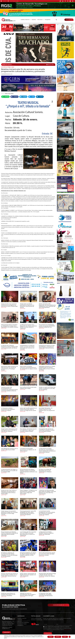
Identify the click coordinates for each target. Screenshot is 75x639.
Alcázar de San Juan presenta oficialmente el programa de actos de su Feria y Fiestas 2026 (9, 305)
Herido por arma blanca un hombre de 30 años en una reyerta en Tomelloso (8, 594)
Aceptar (50, 636)
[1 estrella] (1, 93)
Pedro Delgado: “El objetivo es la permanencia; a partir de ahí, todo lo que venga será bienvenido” (28, 492)
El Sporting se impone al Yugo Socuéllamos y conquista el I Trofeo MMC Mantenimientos (47, 347)
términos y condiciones (65, 626)
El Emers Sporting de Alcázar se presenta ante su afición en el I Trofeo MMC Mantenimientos (9, 575)
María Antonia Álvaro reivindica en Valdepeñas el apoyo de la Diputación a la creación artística (9, 326)
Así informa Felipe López (7, 67)
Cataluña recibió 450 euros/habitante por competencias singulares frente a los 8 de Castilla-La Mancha (9, 389)
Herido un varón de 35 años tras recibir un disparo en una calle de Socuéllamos (47, 388)
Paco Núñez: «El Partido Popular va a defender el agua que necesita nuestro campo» (28, 430)
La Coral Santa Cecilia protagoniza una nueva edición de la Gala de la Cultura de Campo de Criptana (47, 513)
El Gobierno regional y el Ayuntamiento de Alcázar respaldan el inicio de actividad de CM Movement (9, 554)
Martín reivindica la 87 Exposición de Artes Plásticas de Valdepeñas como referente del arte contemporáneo (47, 305)
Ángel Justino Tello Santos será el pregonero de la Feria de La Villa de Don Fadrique (9, 430)
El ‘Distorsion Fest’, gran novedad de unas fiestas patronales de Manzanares (46, 594)
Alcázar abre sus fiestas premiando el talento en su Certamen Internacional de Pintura (27, 305)
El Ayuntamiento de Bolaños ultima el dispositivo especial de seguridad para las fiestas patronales (9, 533)
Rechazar (58, 636)
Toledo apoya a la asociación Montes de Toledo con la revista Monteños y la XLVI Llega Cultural (9, 513)
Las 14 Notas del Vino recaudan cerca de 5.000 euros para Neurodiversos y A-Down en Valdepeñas (28, 533)
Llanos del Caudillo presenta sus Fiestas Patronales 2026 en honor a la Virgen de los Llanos (28, 409)
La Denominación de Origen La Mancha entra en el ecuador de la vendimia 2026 (9, 470)
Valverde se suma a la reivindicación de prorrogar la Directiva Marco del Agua (27, 594)
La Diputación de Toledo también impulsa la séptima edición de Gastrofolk (46, 533)
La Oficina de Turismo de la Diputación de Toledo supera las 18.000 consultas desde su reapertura (28, 326)
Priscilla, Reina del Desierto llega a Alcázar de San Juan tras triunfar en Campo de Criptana (47, 575)
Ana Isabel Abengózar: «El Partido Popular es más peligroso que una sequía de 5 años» (47, 410)
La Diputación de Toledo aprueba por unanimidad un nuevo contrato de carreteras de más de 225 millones (47, 450)
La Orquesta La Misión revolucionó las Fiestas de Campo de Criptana (8, 409)
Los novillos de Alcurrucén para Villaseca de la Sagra (28, 388)
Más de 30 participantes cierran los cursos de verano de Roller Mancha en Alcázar (47, 554)
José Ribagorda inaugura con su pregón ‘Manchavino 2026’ (9, 449)
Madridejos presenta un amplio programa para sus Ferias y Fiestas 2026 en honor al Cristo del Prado (47, 368)
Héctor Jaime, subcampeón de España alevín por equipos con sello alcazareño (28, 575)
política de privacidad (55, 626)
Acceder (65, 331)
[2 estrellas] (2, 93)
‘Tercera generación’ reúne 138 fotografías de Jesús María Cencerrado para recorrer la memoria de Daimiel (28, 513)
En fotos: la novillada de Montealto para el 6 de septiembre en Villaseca (45, 470)
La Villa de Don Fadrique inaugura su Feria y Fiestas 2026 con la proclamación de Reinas (9, 347)
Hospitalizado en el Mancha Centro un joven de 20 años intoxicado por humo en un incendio (27, 347)
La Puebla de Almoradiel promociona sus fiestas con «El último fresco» (28, 450)
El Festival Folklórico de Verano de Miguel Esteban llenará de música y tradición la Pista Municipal (28, 554)
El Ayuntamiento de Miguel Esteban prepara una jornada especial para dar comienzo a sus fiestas (28, 471)
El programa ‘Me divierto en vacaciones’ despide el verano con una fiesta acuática (46, 430)
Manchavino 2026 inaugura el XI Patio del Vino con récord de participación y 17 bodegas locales (9, 368)
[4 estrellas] (3, 93)
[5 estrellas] (4, 93)
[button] (25, 20)
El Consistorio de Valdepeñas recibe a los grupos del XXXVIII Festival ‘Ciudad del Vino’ (47, 326)
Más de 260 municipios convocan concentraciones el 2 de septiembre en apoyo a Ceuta (28, 367)
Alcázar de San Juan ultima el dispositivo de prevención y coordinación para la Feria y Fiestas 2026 (8, 492)
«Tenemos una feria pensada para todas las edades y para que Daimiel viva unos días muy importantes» (47, 492)
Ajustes (65, 636)
